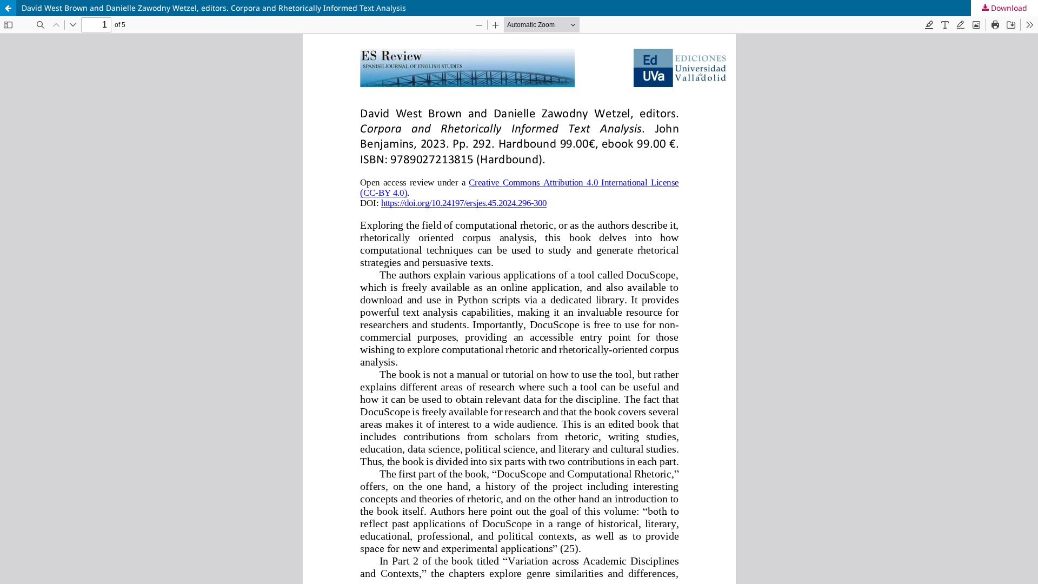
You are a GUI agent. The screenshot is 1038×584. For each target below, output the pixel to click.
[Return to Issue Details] (8, 8)
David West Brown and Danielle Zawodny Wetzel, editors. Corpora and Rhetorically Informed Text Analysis (214, 8)
